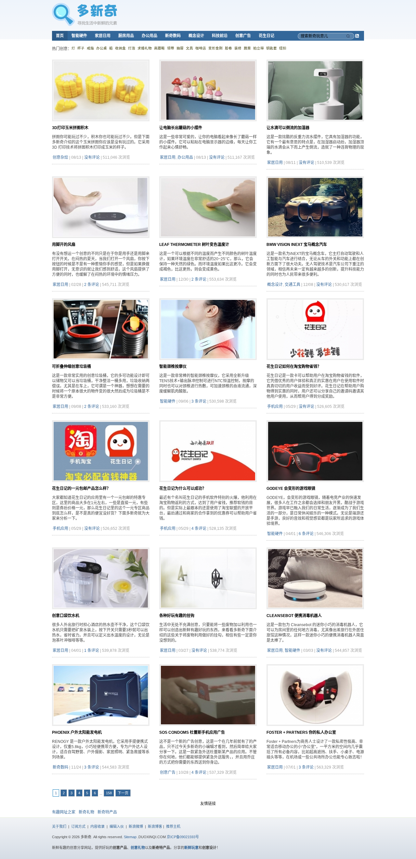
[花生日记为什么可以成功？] (208, 484)
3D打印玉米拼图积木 (70, 128)
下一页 (123, 793)
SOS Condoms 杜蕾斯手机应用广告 (192, 732)
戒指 (90, 48)
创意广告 (243, 36)
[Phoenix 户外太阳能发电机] (101, 728)
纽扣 (282, 48)
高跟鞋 (159, 48)
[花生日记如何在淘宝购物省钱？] (315, 362)
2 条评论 (91, 284)
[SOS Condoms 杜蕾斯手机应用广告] (208, 728)
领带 (170, 48)
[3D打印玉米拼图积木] (101, 124)
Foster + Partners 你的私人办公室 (301, 732)
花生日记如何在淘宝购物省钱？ (293, 366)
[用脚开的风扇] (101, 240)
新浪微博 (136, 826)
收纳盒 (120, 48)
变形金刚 (215, 48)
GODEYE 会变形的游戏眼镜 (290, 488)
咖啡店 (200, 48)
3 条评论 (198, 401)
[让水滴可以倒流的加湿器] (315, 124)
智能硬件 (79, 36)
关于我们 (59, 826)
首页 (60, 36)
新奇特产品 (107, 812)
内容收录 (97, 826)
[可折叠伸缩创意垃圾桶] (101, 362)
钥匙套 (271, 48)
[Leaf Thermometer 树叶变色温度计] (208, 240)
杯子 (80, 48)
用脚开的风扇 (63, 244)
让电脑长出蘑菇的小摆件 (180, 128)
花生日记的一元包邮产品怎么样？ (81, 488)
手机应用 (275, 406)
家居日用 (102, 36)
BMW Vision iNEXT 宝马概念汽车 (296, 244)
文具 (189, 48)
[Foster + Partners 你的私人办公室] (315, 728)
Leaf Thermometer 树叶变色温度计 (194, 244)
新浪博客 (155, 826)
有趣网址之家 (63, 812)
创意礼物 (138, 848)
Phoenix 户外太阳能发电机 (77, 732)
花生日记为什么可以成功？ (182, 488)
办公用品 (149, 36)
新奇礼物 (86, 812)
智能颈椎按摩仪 (173, 366)
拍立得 (258, 48)
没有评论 (92, 157)
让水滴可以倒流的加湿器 (287, 128)
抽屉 (180, 48)
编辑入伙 (117, 826)
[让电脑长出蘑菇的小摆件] (208, 124)
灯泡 (131, 48)
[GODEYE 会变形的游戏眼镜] (315, 484)
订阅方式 (78, 826)
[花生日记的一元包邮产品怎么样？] (101, 484)
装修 (237, 48)
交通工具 (292, 284)
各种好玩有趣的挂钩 (176, 615)
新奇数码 (173, 36)
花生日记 (266, 36)
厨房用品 (126, 36)
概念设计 (196, 36)
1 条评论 (91, 650)
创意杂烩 (60, 157)
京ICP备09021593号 (183, 837)
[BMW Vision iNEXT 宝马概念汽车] (315, 240)
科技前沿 (220, 36)
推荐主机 (173, 826)
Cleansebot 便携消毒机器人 (294, 615)
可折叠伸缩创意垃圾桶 (71, 366)
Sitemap (130, 837)
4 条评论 (198, 528)
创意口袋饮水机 (65, 615)
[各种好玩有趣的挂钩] (208, 612)
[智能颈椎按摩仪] (208, 362)
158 (109, 793)
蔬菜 (247, 48)
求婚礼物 (144, 48)
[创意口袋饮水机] (101, 612)
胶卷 (228, 48)
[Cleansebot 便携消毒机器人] (315, 612)
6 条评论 (306, 533)
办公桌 (101, 48)
